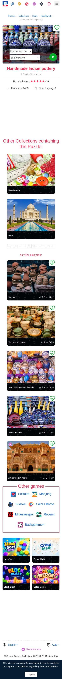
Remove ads (33, 649)
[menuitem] (12, 4)
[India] (31, 215)
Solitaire (23, 494)
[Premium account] (34, 4)
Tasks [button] (19, 4)
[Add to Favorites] (56, 28)
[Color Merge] (45, 574)
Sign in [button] (49, 4)
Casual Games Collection (19, 656)
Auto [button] (54, 644)
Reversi (48, 514)
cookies (21, 663)
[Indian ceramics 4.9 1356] (31, 412)
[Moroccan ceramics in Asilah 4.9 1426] (31, 367)
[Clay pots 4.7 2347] (31, 276)
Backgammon (34, 524)
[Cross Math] (45, 547)
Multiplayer (12, 4)
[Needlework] (31, 170)
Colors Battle (44, 504)
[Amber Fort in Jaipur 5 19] (31, 457)
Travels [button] (27, 4)
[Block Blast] (16, 574)
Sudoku (20, 504)
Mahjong (44, 494)
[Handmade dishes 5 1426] (31, 322)
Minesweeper (24, 514)
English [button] (12, 644)
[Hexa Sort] (16, 547)
